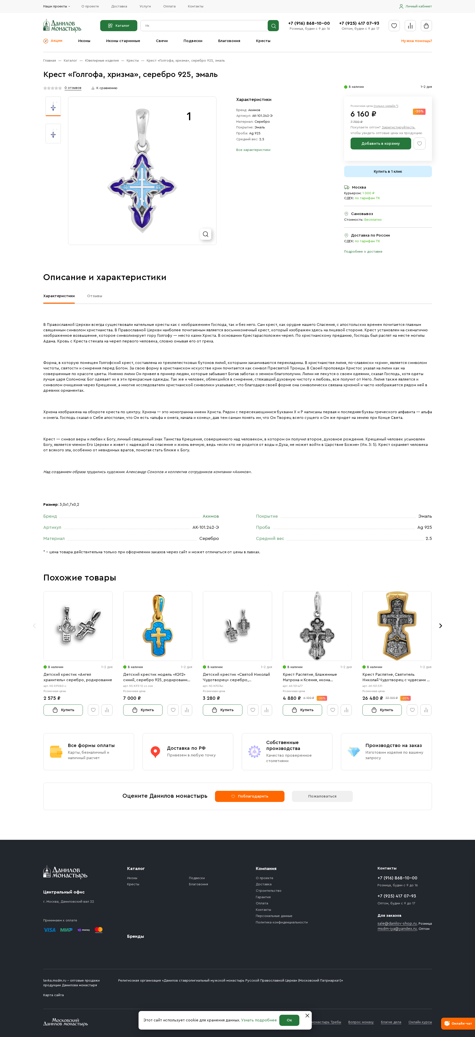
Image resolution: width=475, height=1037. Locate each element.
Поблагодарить (253, 796)
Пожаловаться (322, 796)
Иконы (84, 41)
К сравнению (107, 88)
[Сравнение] (410, 25)
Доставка (119, 6)
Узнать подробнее (259, 1020)
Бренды (135, 936)
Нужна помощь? (416, 41)
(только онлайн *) (386, 105)
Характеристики (59, 296)
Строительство (269, 890)
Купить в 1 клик (388, 171)
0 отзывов (73, 88)
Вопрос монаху (361, 1022)
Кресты (263, 41)
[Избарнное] (394, 25)
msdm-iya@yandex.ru (397, 929)
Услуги (145, 6)
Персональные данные (274, 916)
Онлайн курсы (420, 1022)
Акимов (254, 110)
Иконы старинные (123, 41)
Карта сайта (53, 995)
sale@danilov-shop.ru (397, 923)
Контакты (195, 6)
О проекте (90, 6)
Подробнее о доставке (363, 251)
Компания (266, 868)
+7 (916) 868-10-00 (309, 23)
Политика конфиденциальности (282, 922)
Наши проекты (55, 6)
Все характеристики (253, 150)
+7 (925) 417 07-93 (359, 23)
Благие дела (391, 1022)
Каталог (122, 25)
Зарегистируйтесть (398, 127)
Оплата (169, 6)
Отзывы (94, 296)
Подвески (193, 41)
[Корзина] (426, 25)
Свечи (162, 41)
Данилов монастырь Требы (318, 1022)
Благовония (229, 41)
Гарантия (263, 897)
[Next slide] (440, 625)
